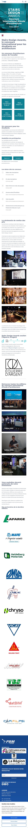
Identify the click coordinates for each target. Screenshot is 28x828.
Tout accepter (14, 817)
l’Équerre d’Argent (13, 347)
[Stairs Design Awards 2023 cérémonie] (14, 259)
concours (9, 346)
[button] (25, 1)
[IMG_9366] (14, 277)
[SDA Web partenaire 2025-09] (14, 666)
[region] (14, 815)
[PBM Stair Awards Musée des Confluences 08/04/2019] (14, 314)
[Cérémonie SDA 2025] (14, 296)
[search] (23, 1)
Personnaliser (14, 821)
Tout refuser (14, 825)
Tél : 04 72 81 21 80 (6, 798)
